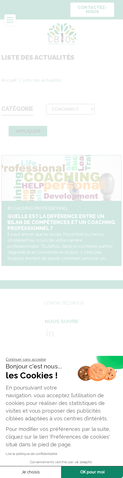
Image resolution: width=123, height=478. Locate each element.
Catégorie (17, 108)
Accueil (9, 80)
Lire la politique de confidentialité (31, 454)
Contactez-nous (92, 9)
